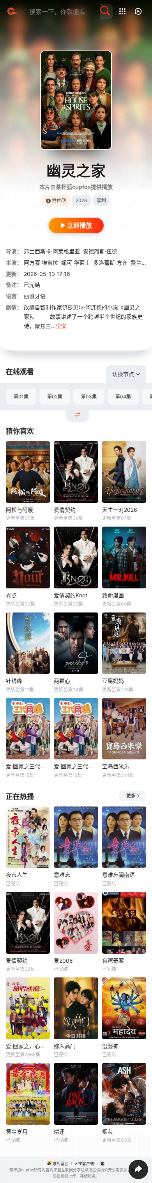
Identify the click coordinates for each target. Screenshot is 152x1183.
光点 (11, 595)
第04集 (123, 397)
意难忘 (62, 874)
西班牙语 (35, 296)
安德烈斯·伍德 (100, 251)
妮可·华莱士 (75, 262)
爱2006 (63, 960)
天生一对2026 (119, 509)
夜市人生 (17, 874)
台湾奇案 (113, 960)
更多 (131, 796)
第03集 (89, 397)
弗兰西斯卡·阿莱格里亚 (52, 251)
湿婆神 (110, 1046)
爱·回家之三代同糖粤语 (76, 766)
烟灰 (107, 1131)
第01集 (21, 397)
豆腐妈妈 (113, 680)
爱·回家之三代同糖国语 (28, 766)
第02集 (54, 397)
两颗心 (62, 680)
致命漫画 (113, 595)
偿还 (59, 1131)
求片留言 (60, 1163)
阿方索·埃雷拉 (41, 262)
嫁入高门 (65, 1046)
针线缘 (14, 680)
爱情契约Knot (70, 595)
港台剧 (59, 200)
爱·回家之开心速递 (28, 1046)
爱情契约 (65, 509)
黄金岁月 (17, 1131)
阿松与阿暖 (19, 509)
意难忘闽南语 (118, 874)
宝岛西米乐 (115, 766)
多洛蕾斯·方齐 (110, 262)
